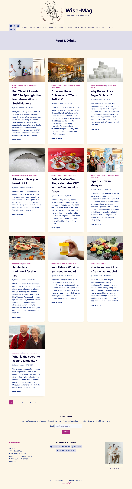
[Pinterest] (11, 29)
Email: (52, 426)
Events (14, 85)
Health (109, 85)
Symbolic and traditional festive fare (24, 271)
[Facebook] (11, 26)
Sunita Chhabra (19, 107)
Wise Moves (56, 87)
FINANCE (62, 28)
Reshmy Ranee (97, 99)
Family (93, 85)
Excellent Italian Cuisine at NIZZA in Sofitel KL (64, 95)
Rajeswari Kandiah (20, 280)
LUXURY (32, 28)
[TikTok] (14, 29)
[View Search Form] (113, 27)
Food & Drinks (23, 85)
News (31, 85)
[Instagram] (18, 26)
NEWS (70, 28)
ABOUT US (106, 28)
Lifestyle (72, 86)
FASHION (52, 28)
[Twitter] (14, 26)
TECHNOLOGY (80, 28)
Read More (17, 140)
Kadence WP (66, 483)
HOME (24, 28)
